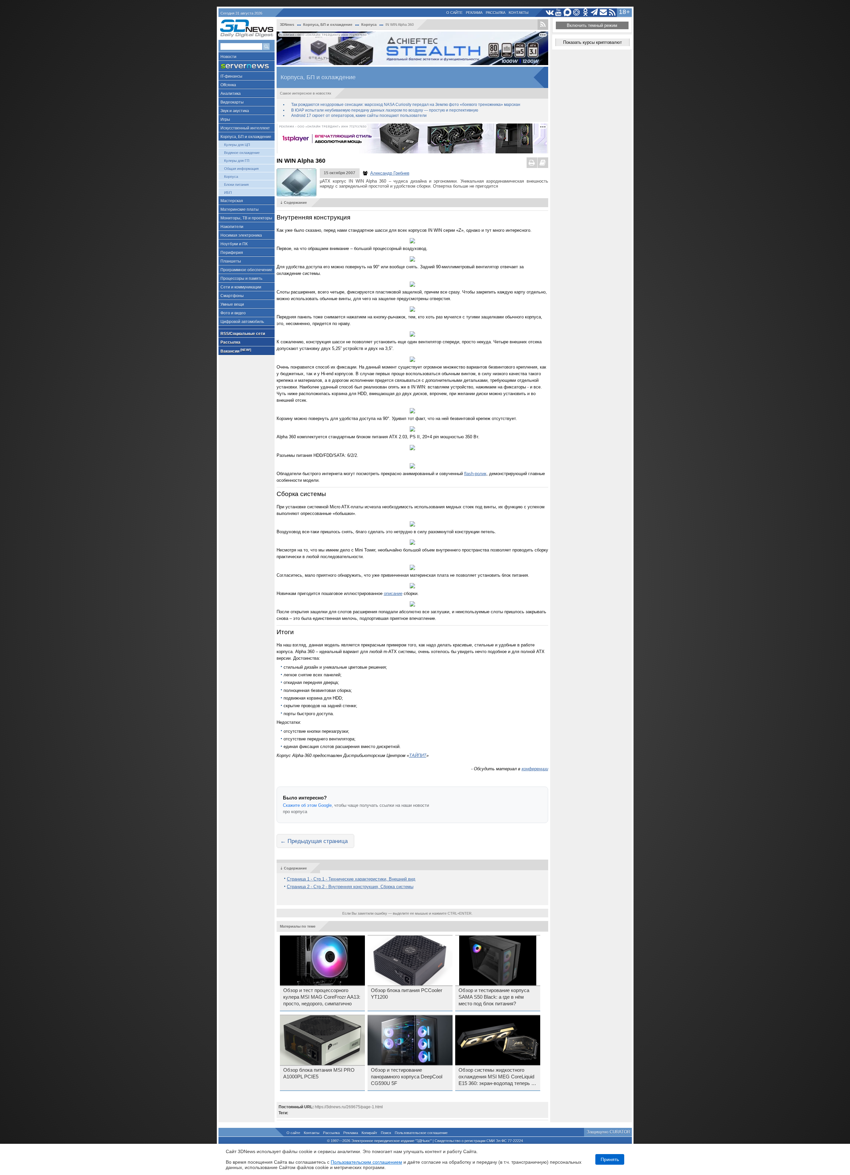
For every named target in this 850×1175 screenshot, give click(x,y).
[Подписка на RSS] (612, 12)
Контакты (519, 13)
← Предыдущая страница (314, 841)
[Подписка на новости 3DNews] (603, 12)
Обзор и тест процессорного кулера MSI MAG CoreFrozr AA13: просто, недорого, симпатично (321, 997)
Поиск (386, 1133)
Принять (610, 1159)
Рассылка (495, 13)
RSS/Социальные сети (242, 333)
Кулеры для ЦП (237, 145)
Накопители (231, 226)
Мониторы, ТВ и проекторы (246, 218)
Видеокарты (232, 102)
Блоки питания (236, 185)
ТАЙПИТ (417, 755)
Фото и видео (233, 313)
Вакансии (235, 351)
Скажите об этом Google (307, 805)
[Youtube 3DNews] (558, 12)
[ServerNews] (246, 66)
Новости (228, 56)
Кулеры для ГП (236, 161)
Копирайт (369, 1133)
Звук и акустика (234, 111)
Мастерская (231, 201)
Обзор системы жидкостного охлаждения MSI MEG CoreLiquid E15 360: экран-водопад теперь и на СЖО (496, 1077)
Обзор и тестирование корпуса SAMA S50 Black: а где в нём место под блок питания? (494, 997)
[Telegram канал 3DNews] (594, 12)
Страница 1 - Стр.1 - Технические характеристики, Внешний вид (351, 879)
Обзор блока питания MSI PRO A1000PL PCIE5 (319, 1073)
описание (393, 593)
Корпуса (231, 177)
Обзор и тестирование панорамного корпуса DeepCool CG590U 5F (406, 1076)
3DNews (287, 25)
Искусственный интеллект (245, 128)
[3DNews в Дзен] (576, 12)
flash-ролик (475, 473)
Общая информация (241, 169)
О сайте (454, 13)
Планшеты (230, 261)
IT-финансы (231, 76)
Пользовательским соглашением (366, 1162)
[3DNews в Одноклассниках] (585, 12)
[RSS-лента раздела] (543, 24)
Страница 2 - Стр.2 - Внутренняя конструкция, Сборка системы (350, 886)
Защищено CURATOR (608, 1132)
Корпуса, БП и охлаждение (245, 136)
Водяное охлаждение (242, 153)
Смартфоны (232, 296)
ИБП (228, 193)
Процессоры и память (241, 278)
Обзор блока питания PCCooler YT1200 (406, 994)
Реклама (474, 13)
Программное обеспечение (246, 270)
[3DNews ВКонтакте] (549, 12)
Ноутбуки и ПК (234, 244)
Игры (225, 119)
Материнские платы (239, 209)
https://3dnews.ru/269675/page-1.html (349, 1107)
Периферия (231, 252)
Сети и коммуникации (240, 287)
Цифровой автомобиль (242, 321)
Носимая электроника (241, 235)
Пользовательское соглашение (421, 1133)
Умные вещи (232, 304)
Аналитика (230, 93)
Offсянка (228, 85)
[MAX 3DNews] (567, 12)
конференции (535, 768)
